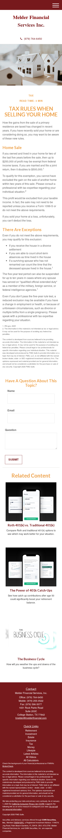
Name (11, 391)
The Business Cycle (31, 659)
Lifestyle (31, 750)
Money (31, 747)
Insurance (31, 740)
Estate (31, 737)
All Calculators (31, 760)
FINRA (16, 822)
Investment (31, 733)
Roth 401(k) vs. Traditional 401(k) (31, 525)
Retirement (31, 730)
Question (10, 430)
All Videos (31, 757)
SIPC (22, 822)
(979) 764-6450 (33, 39)
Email (10, 410)
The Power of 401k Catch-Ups (31, 590)
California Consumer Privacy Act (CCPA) (28, 803)
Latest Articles (31, 753)
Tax (31, 743)
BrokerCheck (7, 766)
